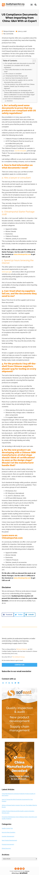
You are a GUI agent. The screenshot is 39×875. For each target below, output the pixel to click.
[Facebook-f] (6, 683)
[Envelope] (3, 683)
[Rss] (12, 683)
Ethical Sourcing (6, 848)
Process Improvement (8, 844)
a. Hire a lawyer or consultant (12, 73)
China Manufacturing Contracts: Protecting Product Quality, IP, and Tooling (18, 794)
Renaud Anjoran (21, 649)
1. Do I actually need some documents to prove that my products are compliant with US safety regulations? (19, 65)
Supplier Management (8, 836)
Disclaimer (10, 100)
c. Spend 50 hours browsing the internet (16, 78)
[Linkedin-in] (9, 683)
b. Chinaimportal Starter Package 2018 (15, 76)
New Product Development (9, 840)
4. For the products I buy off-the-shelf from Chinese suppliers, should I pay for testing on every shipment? (19, 86)
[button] (31, 4)
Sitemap (27, 871)
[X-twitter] (18, 869)
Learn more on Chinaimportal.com (14, 98)
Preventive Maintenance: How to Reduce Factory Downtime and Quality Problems (19, 817)
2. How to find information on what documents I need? (18, 70)
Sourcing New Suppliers (8, 832)
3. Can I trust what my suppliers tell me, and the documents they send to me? (18, 81)
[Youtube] (18, 683)
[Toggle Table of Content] (33, 60)
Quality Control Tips (7, 828)
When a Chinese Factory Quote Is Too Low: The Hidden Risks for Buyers (19, 806)
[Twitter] (15, 683)
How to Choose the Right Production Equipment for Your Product (17, 800)
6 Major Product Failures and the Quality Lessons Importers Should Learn (18, 811)
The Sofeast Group (18, 657)
